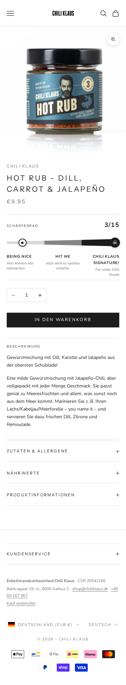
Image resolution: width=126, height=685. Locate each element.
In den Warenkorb (63, 320)
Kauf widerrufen (21, 603)
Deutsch (100, 624)
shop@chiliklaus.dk (90, 588)
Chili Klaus (23, 166)
